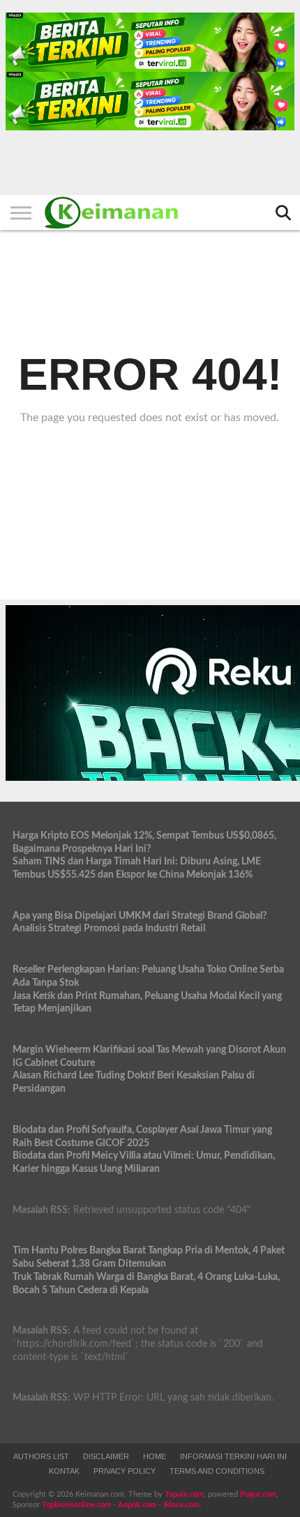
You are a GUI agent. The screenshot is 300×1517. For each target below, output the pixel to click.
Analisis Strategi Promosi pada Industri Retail (109, 928)
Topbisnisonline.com (76, 1505)
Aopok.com (137, 1505)
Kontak (64, 1471)
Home (154, 1456)
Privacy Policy (124, 1471)
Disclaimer (106, 1456)
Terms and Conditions (217, 1471)
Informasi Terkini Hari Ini (233, 1456)
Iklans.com (181, 1505)
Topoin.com (184, 1494)
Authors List (41, 1456)
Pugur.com (258, 1494)
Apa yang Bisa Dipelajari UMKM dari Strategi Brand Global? (140, 915)
